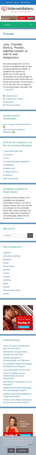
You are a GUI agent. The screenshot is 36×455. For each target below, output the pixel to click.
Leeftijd (6, 273)
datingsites (18, 218)
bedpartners (11, 99)
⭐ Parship (9, 2)
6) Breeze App (8, 168)
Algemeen (7, 253)
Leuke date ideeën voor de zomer (16, 370)
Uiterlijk (6, 294)
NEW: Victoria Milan (11, 179)
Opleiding (7, 280)
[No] (33, 446)
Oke (11, 451)
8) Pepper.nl (8, 175)
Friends (20, 99)
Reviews (6, 287)
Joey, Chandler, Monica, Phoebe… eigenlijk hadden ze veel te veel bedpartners (15, 51)
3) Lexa (6, 158)
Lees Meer (22, 451)
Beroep (6, 263)
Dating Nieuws (11, 96)
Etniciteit (6, 270)
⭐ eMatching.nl (25, 2)
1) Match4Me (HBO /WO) (13, 151)
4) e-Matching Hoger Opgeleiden (16, 161)
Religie (5, 283)
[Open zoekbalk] (31, 25)
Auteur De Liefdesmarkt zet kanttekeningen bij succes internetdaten (14, 375)
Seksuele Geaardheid (11, 290)
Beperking (7, 259)
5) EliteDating (8, 165)
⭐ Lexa (16, 2)
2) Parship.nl (8, 155)
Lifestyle (6, 277)
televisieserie (8, 102)
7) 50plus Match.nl (10, 172)
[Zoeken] (30, 235)
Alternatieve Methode (11, 256)
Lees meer (9, 90)
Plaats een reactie (13, 105)
